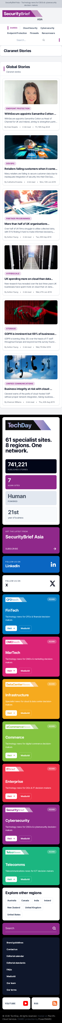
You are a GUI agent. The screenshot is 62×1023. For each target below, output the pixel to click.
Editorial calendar (15, 956)
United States (13, 914)
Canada (25, 900)
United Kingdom (33, 907)
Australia (11, 900)
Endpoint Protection (17, 33)
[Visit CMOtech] (22, 642)
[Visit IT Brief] (22, 769)
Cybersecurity (47, 28)
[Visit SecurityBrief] (22, 810)
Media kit (25, 628)
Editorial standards (16, 963)
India (36, 900)
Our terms (12, 990)
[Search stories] (54, 928)
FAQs (9, 969)
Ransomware (48, 33)
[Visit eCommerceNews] (22, 726)
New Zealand (13, 907)
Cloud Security (30, 28)
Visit (9, 628)
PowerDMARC (45, 1019)
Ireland (47, 900)
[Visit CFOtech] (22, 599)
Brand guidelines (15, 942)
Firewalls (34, 33)
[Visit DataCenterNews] (22, 684)
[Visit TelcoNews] (22, 852)
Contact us (12, 949)
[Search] (43, 40)
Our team (11, 983)
